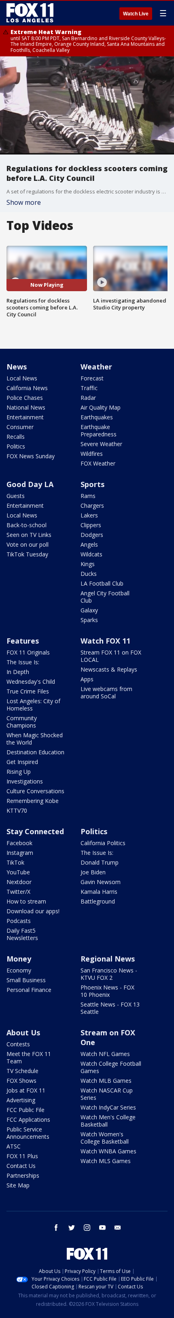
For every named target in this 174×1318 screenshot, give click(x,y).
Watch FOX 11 (105, 641)
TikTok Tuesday (27, 554)
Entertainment (25, 417)
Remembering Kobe (32, 801)
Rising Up (18, 771)
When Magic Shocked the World (34, 738)
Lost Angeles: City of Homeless (33, 704)
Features (22, 641)
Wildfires (92, 453)
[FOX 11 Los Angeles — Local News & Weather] (29, 13)
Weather (96, 366)
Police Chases (24, 397)
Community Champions (21, 721)
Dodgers (92, 535)
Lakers (89, 515)
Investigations (24, 781)
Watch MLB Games (106, 1080)
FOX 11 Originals (28, 652)
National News (25, 407)
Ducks (89, 573)
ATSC (13, 1146)
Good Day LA (29, 484)
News (16, 366)
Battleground (98, 901)
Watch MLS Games (106, 1161)
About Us (23, 1032)
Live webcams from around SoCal (106, 692)
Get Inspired (22, 762)
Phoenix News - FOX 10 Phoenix (107, 990)
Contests (18, 1044)
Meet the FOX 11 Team (28, 1057)
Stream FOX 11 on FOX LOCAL (111, 655)
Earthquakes (97, 417)
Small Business (26, 980)
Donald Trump (100, 862)
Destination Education (35, 752)
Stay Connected (35, 831)
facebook (56, 1227)
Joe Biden (93, 872)
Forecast (92, 378)
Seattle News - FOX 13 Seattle (110, 1007)
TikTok (15, 862)
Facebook (19, 843)
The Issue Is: (22, 662)
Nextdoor (19, 882)
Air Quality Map (101, 407)
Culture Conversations (35, 791)
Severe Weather (101, 444)
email (117, 1227)
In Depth (17, 672)
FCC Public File (25, 1110)
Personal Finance (28, 990)
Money (18, 959)
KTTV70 (16, 810)
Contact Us (21, 1166)
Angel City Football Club (105, 596)
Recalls (15, 436)
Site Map (18, 1185)
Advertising (20, 1100)
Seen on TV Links (28, 535)
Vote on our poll (27, 544)
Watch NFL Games (105, 1054)
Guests (15, 496)
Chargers (92, 505)
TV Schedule (22, 1071)
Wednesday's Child (30, 681)
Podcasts (18, 921)
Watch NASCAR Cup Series (107, 1093)
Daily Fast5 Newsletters (22, 934)
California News (27, 388)
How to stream (26, 901)
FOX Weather (98, 463)
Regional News (108, 959)
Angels (89, 544)
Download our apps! (32, 911)
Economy (18, 970)
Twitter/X (18, 891)
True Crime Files (27, 691)
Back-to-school (26, 525)
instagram (87, 1227)
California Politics (103, 843)
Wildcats (91, 554)
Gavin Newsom (101, 882)
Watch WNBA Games (108, 1151)
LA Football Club (102, 583)
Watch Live (136, 14)
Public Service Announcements (27, 1132)
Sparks (89, 620)
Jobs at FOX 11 (25, 1090)
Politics (15, 446)
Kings (88, 564)
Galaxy (89, 610)
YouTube (18, 872)
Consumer (20, 427)
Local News (21, 378)
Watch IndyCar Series (108, 1107)
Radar (88, 397)
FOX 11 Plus (22, 1156)
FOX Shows (21, 1080)
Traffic (89, 388)
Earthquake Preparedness (99, 430)
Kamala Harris (99, 891)
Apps (87, 679)
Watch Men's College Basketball (108, 1120)
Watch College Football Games (111, 1067)
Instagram (19, 852)
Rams (88, 496)
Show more (23, 202)
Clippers (91, 525)
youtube (102, 1227)
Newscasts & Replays (109, 669)
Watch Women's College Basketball (105, 1137)
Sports (92, 484)
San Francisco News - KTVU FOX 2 (109, 973)
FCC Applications (28, 1119)
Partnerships (22, 1175)
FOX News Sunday (30, 456)
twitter (71, 1227)
